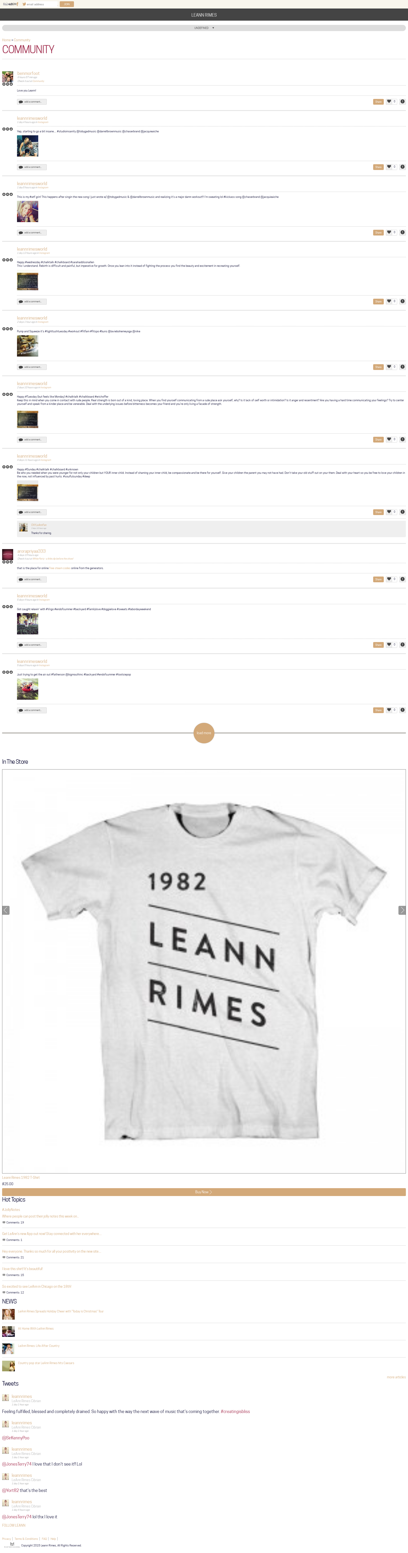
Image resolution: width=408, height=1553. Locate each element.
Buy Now (201, 1192)
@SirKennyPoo (15, 1437)
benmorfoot (28, 73)
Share (378, 101)
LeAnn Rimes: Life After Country (39, 1345)
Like (389, 102)
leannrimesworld (32, 118)
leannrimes (22, 1396)
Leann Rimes (204, 15)
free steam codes (60, 568)
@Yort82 (10, 1490)
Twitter (24, 4)
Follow (4, 130)
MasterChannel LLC (12, 1544)
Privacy (6, 1538)
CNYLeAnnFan (39, 525)
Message (7, 130)
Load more (204, 733)
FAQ (44, 1538)
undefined (201, 28)
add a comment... (32, 101)
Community (22, 40)
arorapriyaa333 (31, 551)
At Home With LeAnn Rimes (36, 1328)
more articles (396, 1377)
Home (6, 40)
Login (12, 4)
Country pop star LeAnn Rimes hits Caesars (46, 1363)
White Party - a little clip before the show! (53, 558)
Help (53, 1538)
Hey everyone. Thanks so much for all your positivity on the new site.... (51, 1251)
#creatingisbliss (235, 1411)
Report (402, 102)
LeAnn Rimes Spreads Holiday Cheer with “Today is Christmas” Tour (61, 1311)
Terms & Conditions (26, 1538)
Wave (11, 130)
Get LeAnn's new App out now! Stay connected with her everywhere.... (52, 1234)
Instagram (43, 122)
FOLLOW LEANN (14, 1525)
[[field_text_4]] (23, 526)
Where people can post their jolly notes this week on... (40, 1216)
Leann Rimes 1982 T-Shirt (21, 1178)
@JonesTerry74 (17, 1464)
